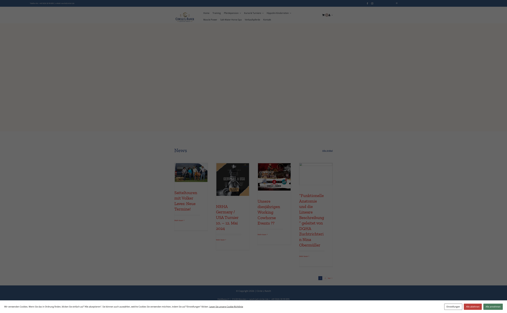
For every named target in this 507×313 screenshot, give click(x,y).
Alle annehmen (493, 306)
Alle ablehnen (473, 306)
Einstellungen (453, 306)
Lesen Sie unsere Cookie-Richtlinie (226, 306)
